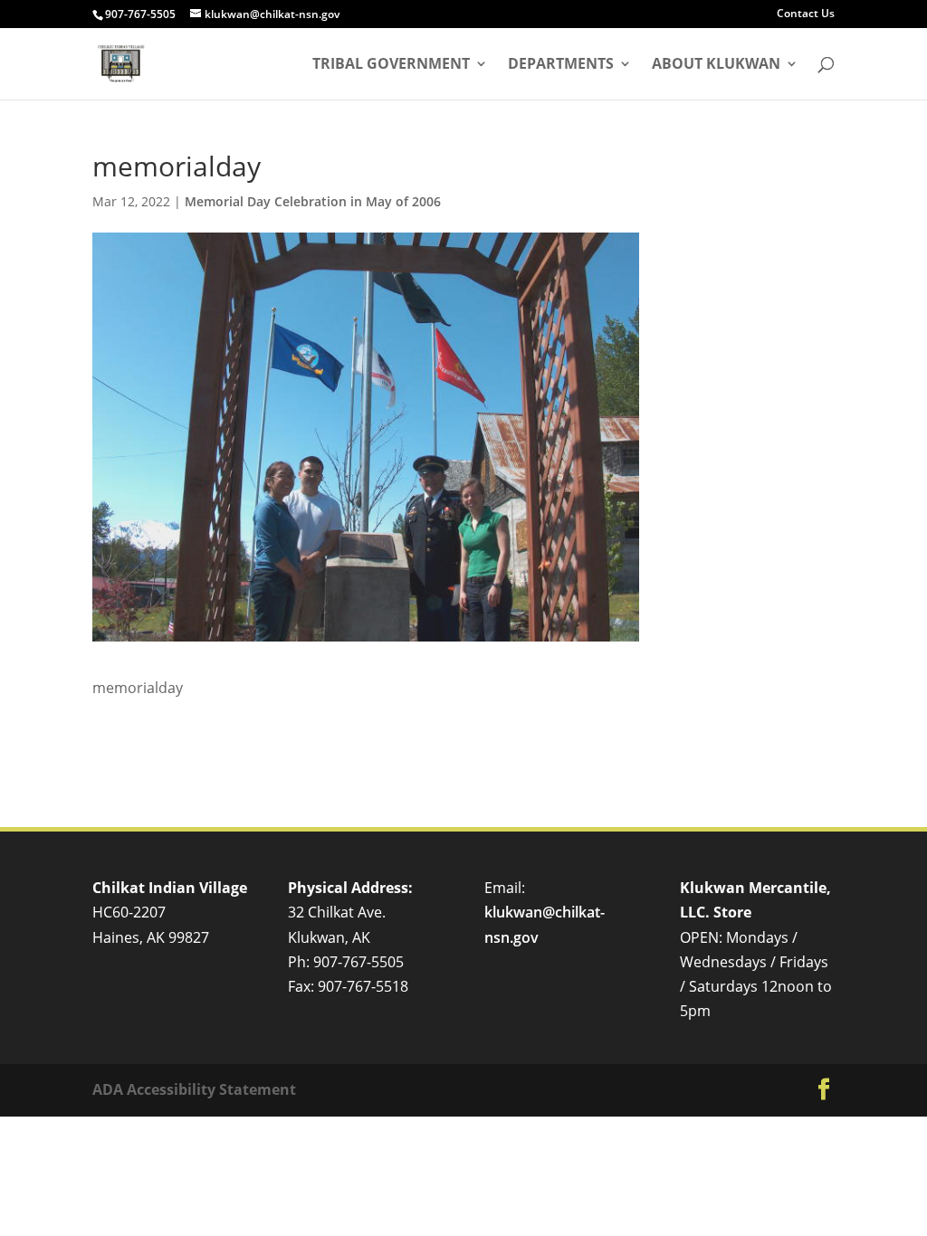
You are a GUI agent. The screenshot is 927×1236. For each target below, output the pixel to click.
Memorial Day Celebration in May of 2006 (313, 201)
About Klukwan (716, 65)
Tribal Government (391, 65)
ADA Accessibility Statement (194, 1089)
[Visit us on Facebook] (824, 1090)
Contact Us (806, 14)
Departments (561, 65)
